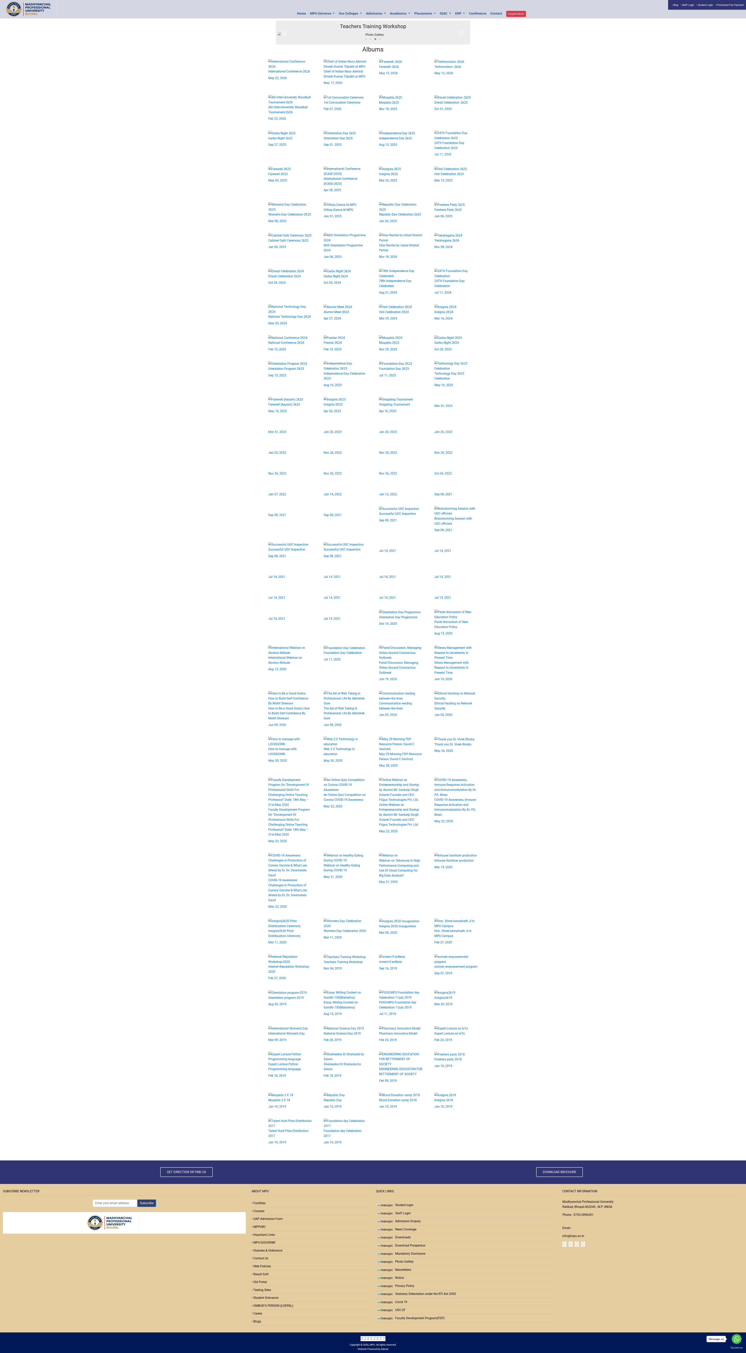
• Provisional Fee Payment (729, 4)
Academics (398, 13)
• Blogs (256, 1321)
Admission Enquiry (407, 1221)
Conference (477, 13)
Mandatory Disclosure (409, 1253)
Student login (403, 1205)
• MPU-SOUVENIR (263, 1242)
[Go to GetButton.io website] (736, 1347)
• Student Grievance (265, 1298)
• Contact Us (260, 1258)
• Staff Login (687, 4)
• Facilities (259, 1203)
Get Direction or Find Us (186, 1172)
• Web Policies (261, 1266)
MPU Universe (321, 13)
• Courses (258, 1211)
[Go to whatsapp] (737, 1339)
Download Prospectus (409, 1245)
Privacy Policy (403, 1286)
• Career (257, 1313)
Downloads (402, 1237)
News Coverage (404, 1229)
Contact (496, 13)
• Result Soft (260, 1274)
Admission (374, 13)
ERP (458, 13)
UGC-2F (399, 1310)
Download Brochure (559, 1172)
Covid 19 (400, 1302)
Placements (423, 13)
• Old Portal (259, 1282)
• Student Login (704, 4)
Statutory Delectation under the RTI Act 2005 (424, 1294)
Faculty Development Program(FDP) (419, 1318)
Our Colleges (349, 13)
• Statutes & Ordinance (267, 1250)
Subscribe (146, 1203)
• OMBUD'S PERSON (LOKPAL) (272, 1306)
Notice (398, 1278)
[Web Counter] (373, 1338)
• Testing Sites (261, 1290)
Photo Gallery (403, 1261)
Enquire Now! (516, 13)
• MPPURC (259, 1227)
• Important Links (263, 1235)
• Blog (675, 4)
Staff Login (402, 1213)
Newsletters (402, 1270)
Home (301, 13)
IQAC (444, 13)
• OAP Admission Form (267, 1219)
